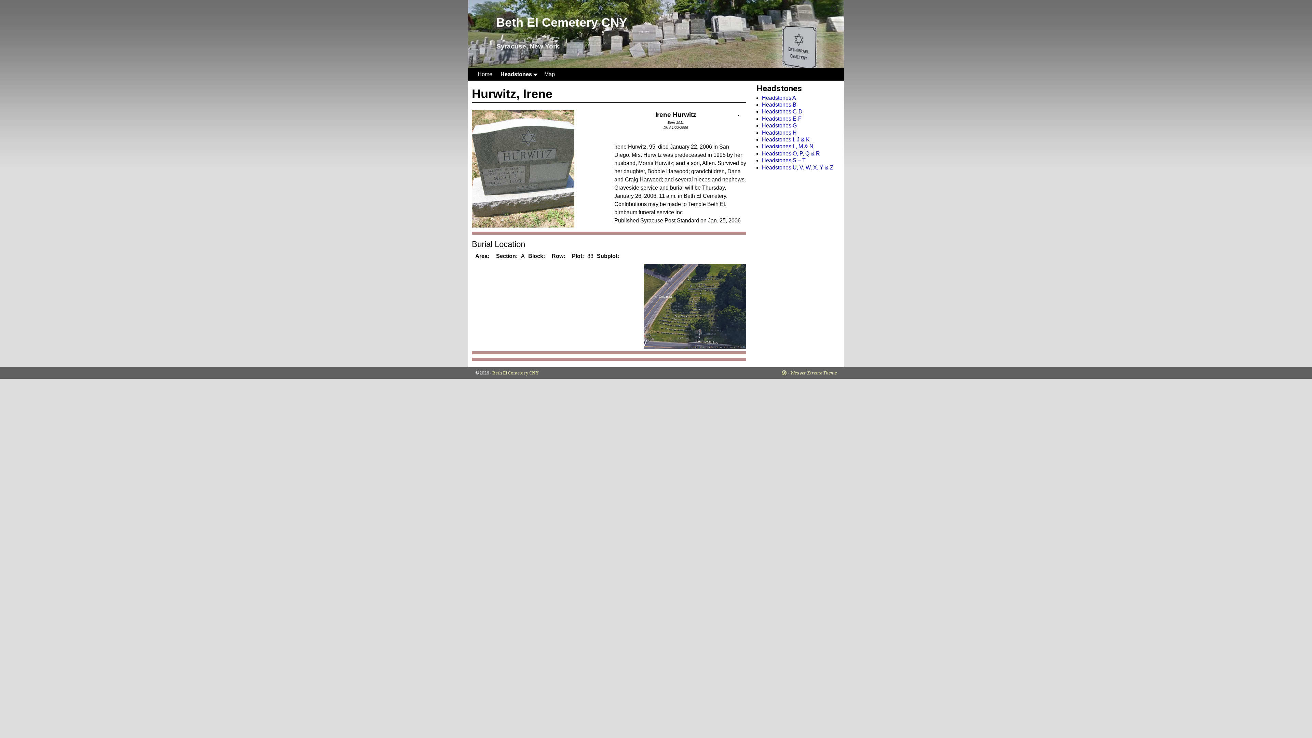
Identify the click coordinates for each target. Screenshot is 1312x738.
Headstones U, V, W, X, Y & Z (797, 167)
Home (485, 74)
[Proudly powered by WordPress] (784, 372)
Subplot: (608, 256)
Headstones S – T (784, 160)
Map (549, 74)
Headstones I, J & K (786, 139)
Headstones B (779, 105)
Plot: (578, 256)
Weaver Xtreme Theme (813, 372)
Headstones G (779, 125)
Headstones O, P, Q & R (791, 153)
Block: (536, 256)
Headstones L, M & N (788, 146)
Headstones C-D (782, 111)
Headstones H (779, 133)
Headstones (516, 74)
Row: (558, 256)
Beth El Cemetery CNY (561, 22)
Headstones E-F (782, 119)
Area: (482, 256)
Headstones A (779, 98)
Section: (507, 256)
